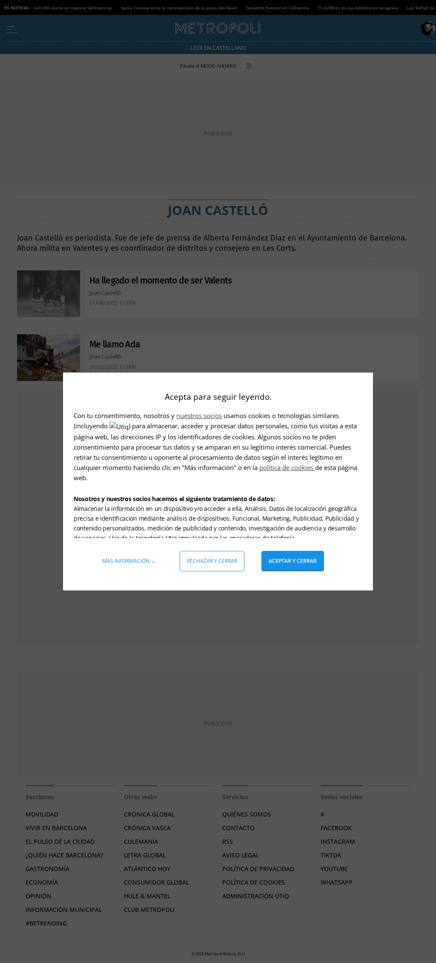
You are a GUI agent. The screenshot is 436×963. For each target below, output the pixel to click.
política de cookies (287, 467)
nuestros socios (199, 415)
